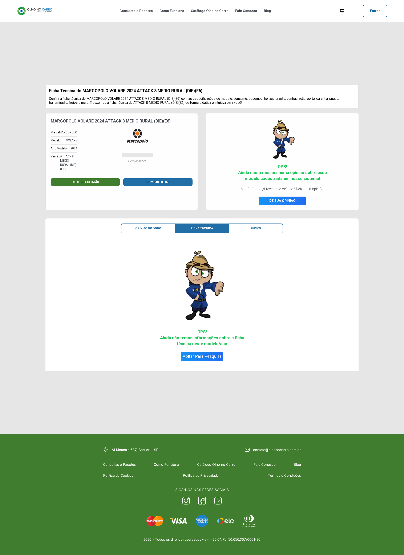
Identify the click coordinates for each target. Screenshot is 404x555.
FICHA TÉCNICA (202, 228)
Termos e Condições (284, 475)
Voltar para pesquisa (202, 356)
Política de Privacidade (201, 475)
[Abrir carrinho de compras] (342, 11)
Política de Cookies (118, 475)
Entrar (375, 11)
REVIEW (255, 228)
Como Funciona (171, 11)
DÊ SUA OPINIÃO (282, 201)
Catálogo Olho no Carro (210, 11)
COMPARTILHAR (158, 182)
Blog (267, 11)
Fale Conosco (246, 11)
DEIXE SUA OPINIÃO (85, 182)
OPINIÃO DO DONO (148, 228)
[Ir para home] (35, 11)
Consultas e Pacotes (136, 11)
